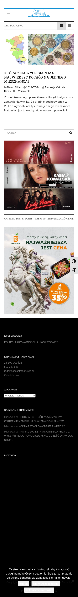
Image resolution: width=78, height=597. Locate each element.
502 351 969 (11, 366)
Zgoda (24, 583)
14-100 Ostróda (13, 362)
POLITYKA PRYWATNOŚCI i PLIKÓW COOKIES (31, 342)
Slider (18, 87)
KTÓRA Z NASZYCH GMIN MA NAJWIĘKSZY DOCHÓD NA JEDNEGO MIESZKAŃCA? (35, 77)
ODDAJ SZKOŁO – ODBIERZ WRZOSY (42, 426)
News (10, 87)
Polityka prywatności (39, 590)
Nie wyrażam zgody (45, 583)
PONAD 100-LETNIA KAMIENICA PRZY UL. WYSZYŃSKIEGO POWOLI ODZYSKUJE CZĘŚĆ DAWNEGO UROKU (38, 435)
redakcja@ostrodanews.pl (19, 371)
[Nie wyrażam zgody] (73, 580)
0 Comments (23, 91)
